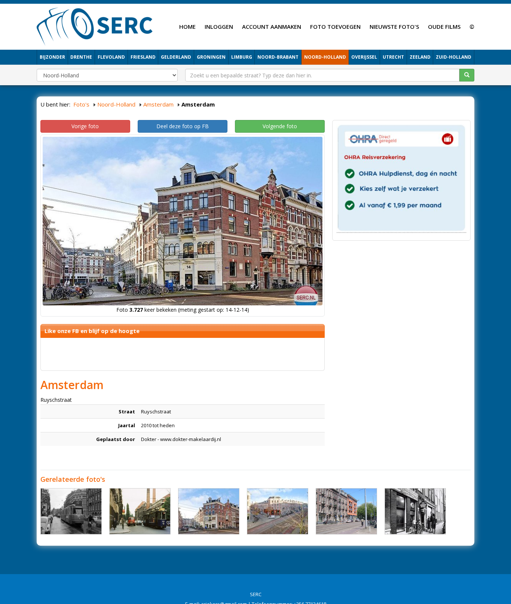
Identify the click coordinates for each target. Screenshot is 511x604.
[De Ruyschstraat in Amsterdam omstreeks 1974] (415, 511)
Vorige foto (85, 126)
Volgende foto (280, 126)
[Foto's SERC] (95, 25)
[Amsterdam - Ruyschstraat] (208, 511)
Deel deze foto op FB (182, 126)
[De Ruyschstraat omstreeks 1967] (140, 511)
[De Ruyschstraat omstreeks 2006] (346, 511)
